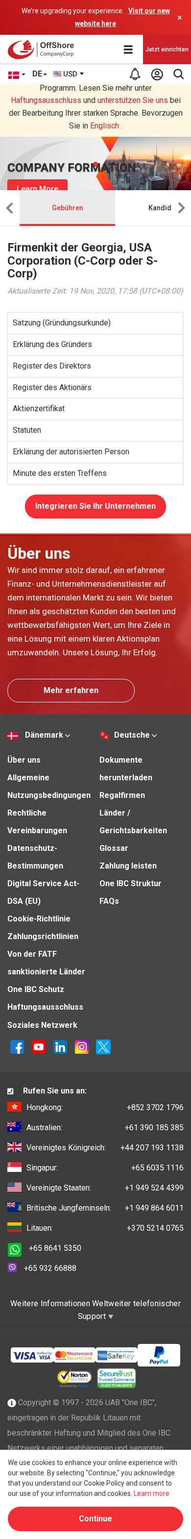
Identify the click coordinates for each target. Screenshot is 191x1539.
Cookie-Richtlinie (39, 918)
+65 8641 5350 (55, 1248)
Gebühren (67, 208)
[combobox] (69, 74)
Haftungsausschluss (46, 100)
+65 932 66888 (50, 1268)
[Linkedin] (60, 1046)
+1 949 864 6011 (105, 1208)
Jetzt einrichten (167, 49)
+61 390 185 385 (105, 1127)
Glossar (113, 848)
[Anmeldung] (157, 74)
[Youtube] (38, 1046)
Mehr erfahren (71, 690)
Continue (95, 1518)
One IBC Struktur (130, 883)
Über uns (24, 760)
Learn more (151, 1493)
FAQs (109, 901)
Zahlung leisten (128, 865)
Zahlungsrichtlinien (42, 936)
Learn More (37, 189)
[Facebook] (17, 1046)
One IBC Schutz (35, 989)
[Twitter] (103, 1046)
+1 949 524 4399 (105, 1187)
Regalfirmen (122, 795)
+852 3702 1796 (105, 1107)
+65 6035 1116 (105, 1167)
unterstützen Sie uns (132, 100)
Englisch (104, 125)
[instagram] (82, 1046)
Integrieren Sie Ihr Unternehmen (95, 506)
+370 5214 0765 (105, 1228)
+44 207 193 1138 (105, 1147)
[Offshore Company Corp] (43, 49)
